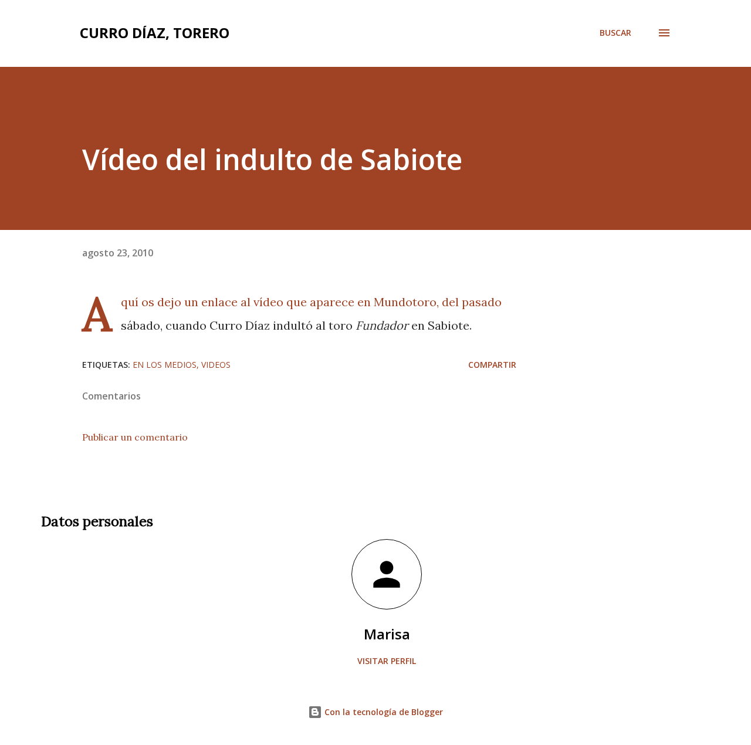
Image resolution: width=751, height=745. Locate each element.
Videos (216, 364)
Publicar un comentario (135, 437)
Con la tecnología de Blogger (382, 711)
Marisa (387, 634)
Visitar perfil (386, 660)
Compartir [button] (492, 364)
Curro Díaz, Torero (154, 32)
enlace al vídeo (240, 301)
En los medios (165, 364)
